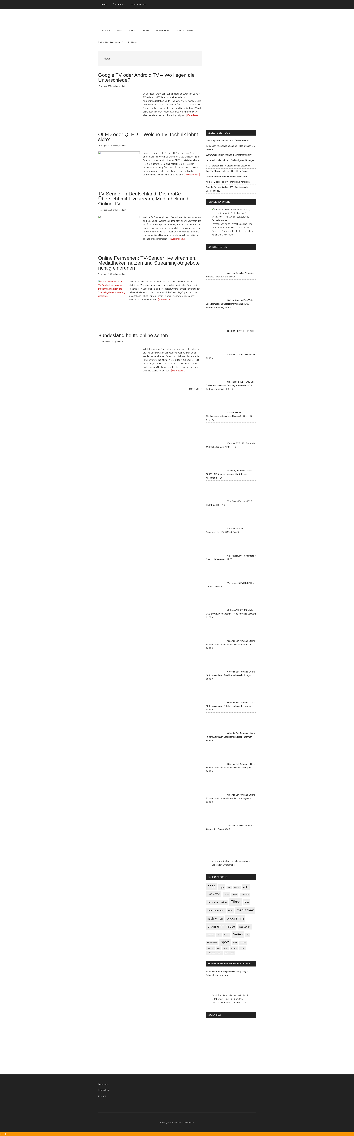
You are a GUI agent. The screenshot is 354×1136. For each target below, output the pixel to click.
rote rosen (210, 935)
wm (218, 948)
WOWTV (234, 948)
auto (245, 887)
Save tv (226, 935)
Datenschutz (103, 1090)
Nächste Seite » (195, 389)
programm (235, 918)
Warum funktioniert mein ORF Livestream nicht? (229, 155)
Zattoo (243, 948)
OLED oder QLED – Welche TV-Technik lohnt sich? (148, 137)
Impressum (103, 1084)
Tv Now (243, 943)
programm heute (221, 926)
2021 (211, 887)
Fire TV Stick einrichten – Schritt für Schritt (227, 171)
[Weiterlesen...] (193, 115)
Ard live (236, 887)
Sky (248, 935)
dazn (226, 894)
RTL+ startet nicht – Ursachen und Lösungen (228, 165)
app (222, 887)
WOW (225, 948)
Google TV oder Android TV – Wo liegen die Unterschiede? (146, 77)
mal (230, 910)
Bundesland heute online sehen (133, 335)
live (246, 902)
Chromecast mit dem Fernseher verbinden (226, 176)
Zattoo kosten (229, 953)
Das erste (213, 894)
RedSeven (244, 926)
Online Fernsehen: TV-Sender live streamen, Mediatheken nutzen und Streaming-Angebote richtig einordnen (149, 263)
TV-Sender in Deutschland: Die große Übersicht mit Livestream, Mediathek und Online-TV (143, 198)
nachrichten (215, 918)
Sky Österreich (212, 943)
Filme (235, 902)
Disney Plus (245, 895)
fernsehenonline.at (177, 17)
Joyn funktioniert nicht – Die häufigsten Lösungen (230, 160)
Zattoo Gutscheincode (214, 953)
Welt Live (210, 948)
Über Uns (102, 1096)
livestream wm (215, 910)
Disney (235, 895)
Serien (238, 934)
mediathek (245, 910)
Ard (229, 887)
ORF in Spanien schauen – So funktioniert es (227, 140)
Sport (225, 942)
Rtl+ (219, 935)
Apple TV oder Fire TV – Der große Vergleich (228, 182)
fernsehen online (217, 902)
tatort (235, 943)
